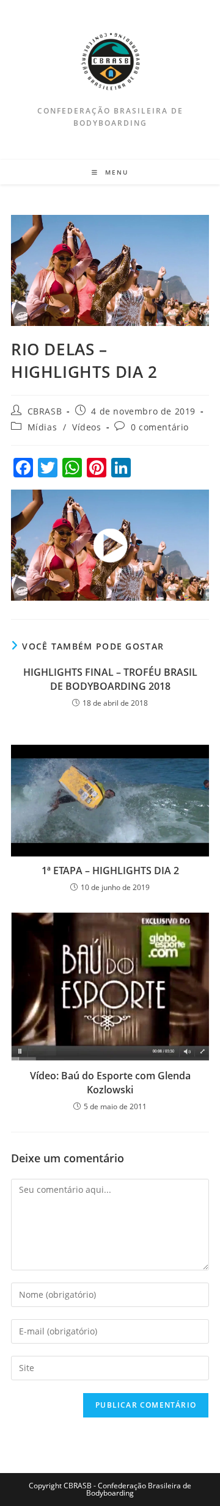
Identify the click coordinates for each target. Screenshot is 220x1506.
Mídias (42, 427)
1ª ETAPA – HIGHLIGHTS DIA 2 (110, 870)
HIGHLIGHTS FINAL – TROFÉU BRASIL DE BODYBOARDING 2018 (110, 678)
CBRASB (45, 411)
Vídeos (86, 427)
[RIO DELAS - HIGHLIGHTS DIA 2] (110, 545)
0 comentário (160, 427)
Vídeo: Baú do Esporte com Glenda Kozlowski (110, 1082)
